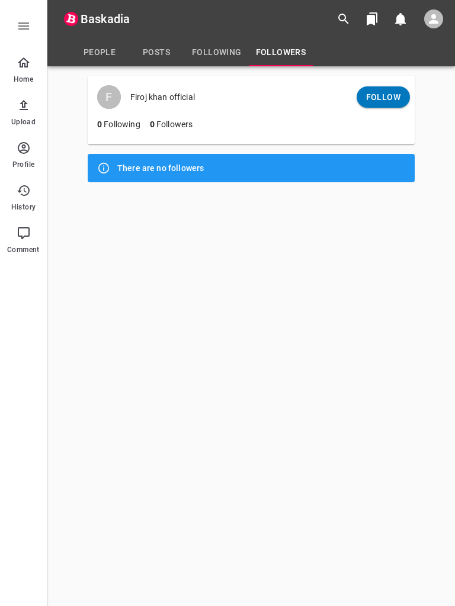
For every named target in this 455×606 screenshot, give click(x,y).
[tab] (99, 52)
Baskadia (105, 19)
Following (118, 124)
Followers (171, 124)
